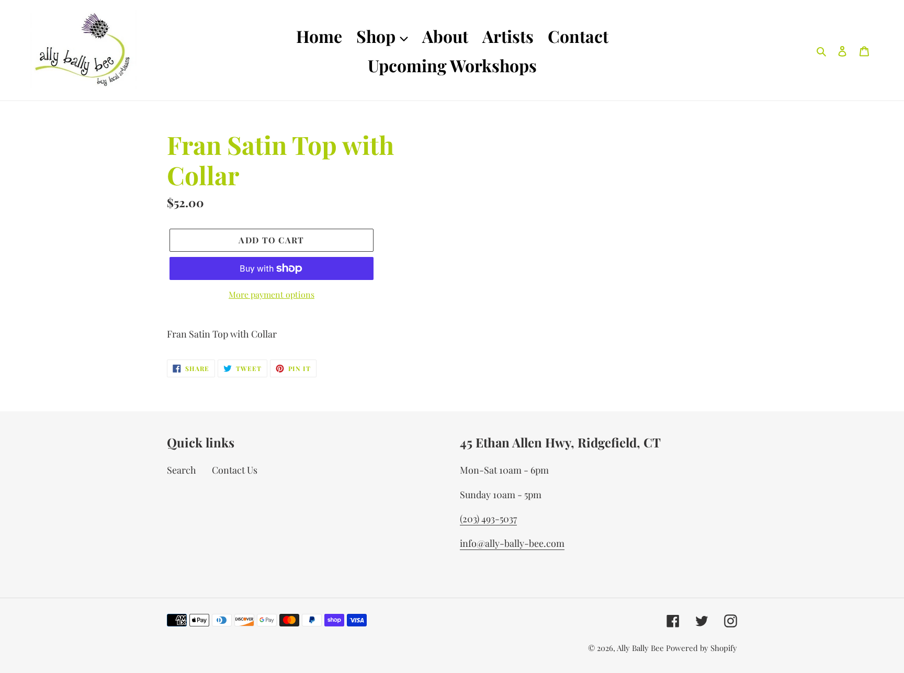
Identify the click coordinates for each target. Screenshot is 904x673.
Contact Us (234, 470)
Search (181, 470)
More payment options (271, 294)
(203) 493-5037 (488, 518)
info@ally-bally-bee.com (512, 543)
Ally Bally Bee (640, 648)
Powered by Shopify (701, 648)
